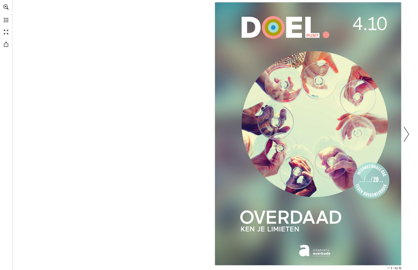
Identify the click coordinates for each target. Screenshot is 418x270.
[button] (6, 7)
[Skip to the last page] (400, 268)
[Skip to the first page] (388, 268)
